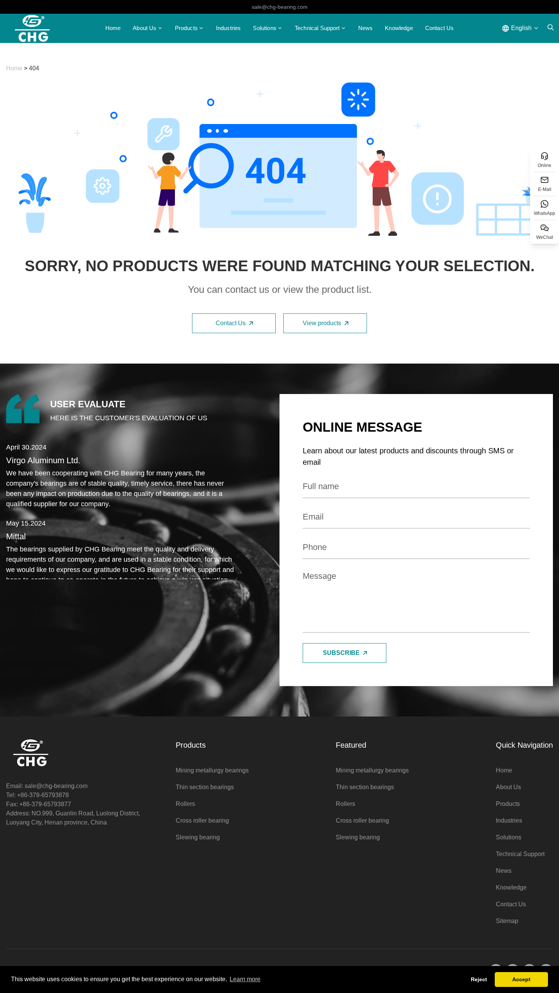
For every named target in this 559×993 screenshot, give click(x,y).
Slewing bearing (198, 837)
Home (113, 28)
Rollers (185, 804)
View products (322, 323)
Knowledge (399, 28)
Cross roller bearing (202, 820)
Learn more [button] (245, 979)
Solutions (508, 837)
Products (186, 28)
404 (34, 68)
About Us (508, 787)
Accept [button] (521, 979)
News (365, 28)
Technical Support (317, 28)
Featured (351, 745)
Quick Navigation (524, 745)
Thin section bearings (205, 787)
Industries (228, 28)
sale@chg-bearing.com (280, 7)
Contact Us (439, 28)
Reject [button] (479, 979)
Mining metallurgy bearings (212, 770)
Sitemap (507, 921)
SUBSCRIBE (341, 653)
